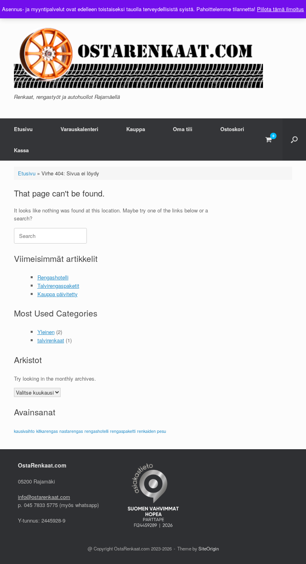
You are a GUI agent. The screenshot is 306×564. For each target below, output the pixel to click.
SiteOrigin (208, 548)
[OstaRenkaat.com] (138, 54)
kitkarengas (47, 431)
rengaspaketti (122, 431)
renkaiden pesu (151, 431)
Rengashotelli (53, 277)
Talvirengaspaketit (58, 285)
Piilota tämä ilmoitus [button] (280, 9)
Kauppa (135, 129)
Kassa (21, 150)
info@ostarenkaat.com (44, 497)
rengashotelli (96, 431)
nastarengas (71, 431)
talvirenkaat (50, 340)
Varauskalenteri (79, 129)
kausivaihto (24, 431)
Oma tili (182, 129)
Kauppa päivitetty (57, 294)
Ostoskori (232, 129)
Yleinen (46, 332)
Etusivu (23, 129)
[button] (294, 139)
